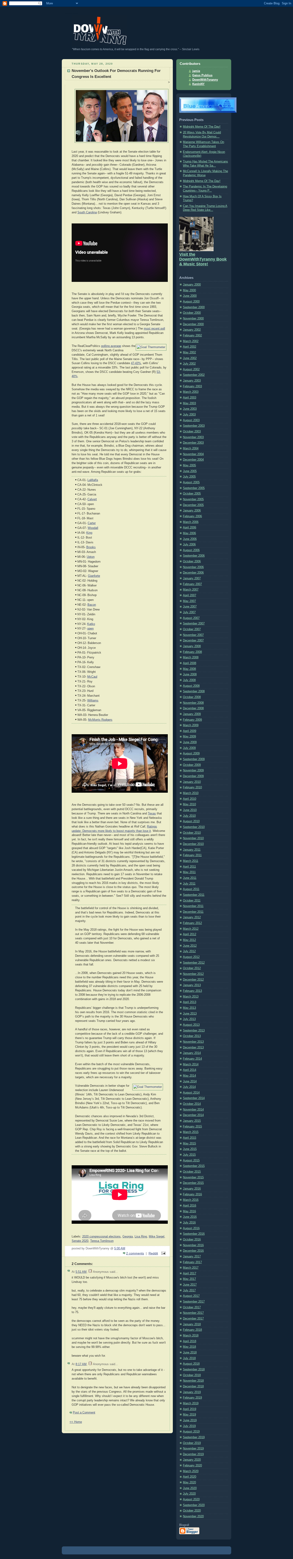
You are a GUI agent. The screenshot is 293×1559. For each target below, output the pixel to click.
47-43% (136, 363)
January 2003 (192, 380)
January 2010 (192, 782)
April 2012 (189, 934)
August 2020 (191, 1499)
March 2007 (190, 589)
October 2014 (192, 1103)
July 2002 (189, 363)
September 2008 (194, 691)
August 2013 (191, 1024)
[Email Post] (162, 1253)
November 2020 (193, 1516)
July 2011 (189, 883)
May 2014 (189, 1075)
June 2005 (190, 471)
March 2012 (190, 928)
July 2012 (189, 951)
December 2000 (193, 324)
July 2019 (189, 1426)
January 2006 (192, 510)
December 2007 (193, 640)
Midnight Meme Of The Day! (201, 126)
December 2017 (193, 1318)
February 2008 (192, 652)
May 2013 (189, 1007)
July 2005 (189, 476)
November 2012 (193, 974)
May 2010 (189, 804)
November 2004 (193, 454)
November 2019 (193, 1448)
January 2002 (192, 329)
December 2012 (193, 979)
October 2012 (192, 968)
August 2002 (191, 369)
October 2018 (192, 1375)
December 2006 (193, 572)
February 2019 (192, 1397)
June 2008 (190, 674)
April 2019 (189, 1409)
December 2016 (193, 1250)
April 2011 (189, 866)
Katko (91, 624)
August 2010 (191, 821)
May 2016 (189, 1211)
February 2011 (192, 855)
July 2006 (189, 544)
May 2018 (189, 1346)
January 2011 (192, 849)
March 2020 (190, 1471)
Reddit (153, 1253)
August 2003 (191, 420)
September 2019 (194, 1437)
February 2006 (192, 516)
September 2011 (193, 894)
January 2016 (192, 1188)
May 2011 (189, 872)
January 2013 (192, 985)
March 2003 (190, 391)
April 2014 (189, 1070)
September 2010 (194, 827)
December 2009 (193, 776)
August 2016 (191, 1228)
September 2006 (194, 555)
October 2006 (192, 561)
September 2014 (194, 1098)
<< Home (76, 1422)
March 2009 (190, 725)
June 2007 (190, 606)
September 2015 (194, 1166)
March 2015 (190, 1132)
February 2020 (192, 1465)
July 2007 (189, 612)
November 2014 (193, 1109)
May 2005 (189, 465)
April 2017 (189, 1273)
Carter (92, 523)
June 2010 (190, 810)
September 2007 (194, 623)
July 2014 (189, 1087)
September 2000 (194, 307)
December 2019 (193, 1454)
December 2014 (193, 1115)
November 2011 (193, 906)
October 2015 (192, 1171)
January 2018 (192, 1324)
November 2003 (193, 437)
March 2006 (190, 522)
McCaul (92, 676)
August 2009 (191, 753)
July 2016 (189, 1222)
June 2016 (190, 1216)
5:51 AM (81, 1271)
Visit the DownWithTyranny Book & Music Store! (203, 259)
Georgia (127, 1236)
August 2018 (191, 1363)
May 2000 (189, 290)
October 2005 (192, 493)
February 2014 (192, 1058)
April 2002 (189, 346)
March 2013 (190, 996)
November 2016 (193, 1245)
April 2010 (189, 798)
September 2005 (194, 488)
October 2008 (192, 697)
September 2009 (194, 759)
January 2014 (192, 1053)
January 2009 (192, 714)
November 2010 (193, 838)
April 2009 (189, 731)
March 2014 (190, 1064)
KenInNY (198, 84)
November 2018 (193, 1380)
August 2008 (191, 685)
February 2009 (192, 719)
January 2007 (192, 578)
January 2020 (192, 1459)
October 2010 (192, 832)
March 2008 (190, 657)
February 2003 (192, 386)
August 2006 (191, 550)
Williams (92, 700)
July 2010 (189, 815)
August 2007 (191, 618)
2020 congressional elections (101, 1236)
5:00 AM (119, 1248)
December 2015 (193, 1183)
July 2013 (189, 1019)
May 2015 (189, 1143)
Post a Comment (84, 1412)
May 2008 (189, 669)
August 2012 (191, 957)
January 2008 (192, 646)
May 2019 (189, 1414)
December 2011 (193, 911)
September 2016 (194, 1233)
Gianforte (94, 575)
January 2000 (192, 284)
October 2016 (192, 1239)
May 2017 (189, 1279)
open (90, 628)
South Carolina (87, 212)
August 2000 (191, 301)
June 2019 (190, 1420)
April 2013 (189, 1002)
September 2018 (194, 1369)
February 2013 (192, 991)
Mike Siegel (156, 1236)
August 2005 (191, 482)
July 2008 (189, 680)
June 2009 (190, 742)
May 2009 (189, 736)
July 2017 (189, 1290)
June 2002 (190, 358)
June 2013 (190, 1013)
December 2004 (193, 459)
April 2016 (189, 1205)
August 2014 (191, 1092)
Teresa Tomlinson (102, 1241)
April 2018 (189, 1341)
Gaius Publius (202, 75)
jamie (196, 71)
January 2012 (192, 917)
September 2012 (194, 962)
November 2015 (193, 1177)
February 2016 (192, 1194)
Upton (91, 556)
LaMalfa (92, 480)
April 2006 (189, 527)
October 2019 (192, 1443)
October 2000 (192, 312)
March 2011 (190, 861)
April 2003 (189, 397)
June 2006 (190, 539)
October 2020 (192, 1510)
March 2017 (190, 1267)
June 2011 (189, 878)
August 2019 (191, 1431)
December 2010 (193, 844)
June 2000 (190, 295)
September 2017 (194, 1301)
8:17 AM (81, 1364)
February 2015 (192, 1126)
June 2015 (190, 1149)
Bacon (91, 604)
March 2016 (190, 1200)
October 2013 (192, 1036)
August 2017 (191, 1296)
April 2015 (189, 1137)
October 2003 (192, 431)
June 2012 (190, 945)
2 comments (135, 1253)
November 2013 (193, 1041)
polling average (111, 346)
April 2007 (189, 595)
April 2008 (189, 663)
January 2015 (192, 1120)
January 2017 (192, 1256)
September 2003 (194, 425)
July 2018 (189, 1358)
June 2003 (190, 408)
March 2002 (190, 341)
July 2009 (189, 748)
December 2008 (193, 708)
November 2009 (193, 770)
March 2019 (190, 1403)
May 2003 (189, 403)
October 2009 (192, 765)
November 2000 (193, 318)
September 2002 (194, 375)
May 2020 (189, 1482)
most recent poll (154, 328)
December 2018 (193, 1386)
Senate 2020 (80, 1241)
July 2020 (189, 1493)
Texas (152, 813)
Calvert (92, 499)
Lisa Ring (141, 1236)
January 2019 (192, 1392)
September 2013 (194, 1030)
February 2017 (192, 1262)
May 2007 (189, 601)
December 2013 (193, 1047)
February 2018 (192, 1329)
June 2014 (190, 1081)
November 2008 (193, 702)
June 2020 (190, 1488)
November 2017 (193, 1312)
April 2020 (189, 1476)
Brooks (91, 547)
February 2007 (192, 584)
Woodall (93, 528)
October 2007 (192, 629)
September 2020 (194, 1505)
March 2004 (190, 448)
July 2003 (189, 414)
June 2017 (190, 1284)
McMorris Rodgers (100, 719)
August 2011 (191, 889)
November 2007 (193, 635)
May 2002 (189, 352)
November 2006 (193, 567)
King (89, 532)
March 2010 (190, 793)
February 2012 (192, 923)
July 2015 (189, 1154)
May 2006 (189, 533)
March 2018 (190, 1335)
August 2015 (191, 1160)
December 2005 (193, 505)
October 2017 (192, 1307)
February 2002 (192, 335)
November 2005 (193, 499)
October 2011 (192, 900)
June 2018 (190, 1352)
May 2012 (189, 940)
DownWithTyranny (205, 79)
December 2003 (193, 442)
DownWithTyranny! (71, 13)
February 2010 (192, 787)
